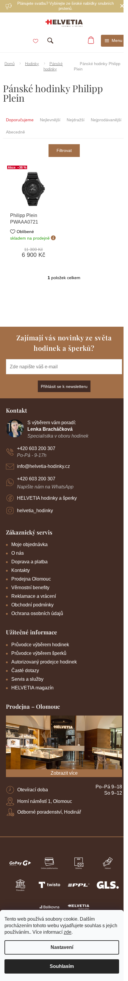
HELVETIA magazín (32, 687)
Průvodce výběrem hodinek (40, 644)
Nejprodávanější (106, 119)
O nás (17, 553)
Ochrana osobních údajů (37, 613)
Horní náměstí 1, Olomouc (44, 801)
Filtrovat (64, 150)
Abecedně (15, 132)
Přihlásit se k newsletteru (64, 386)
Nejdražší (76, 119)
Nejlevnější (50, 119)
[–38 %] (33, 189)
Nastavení (62, 947)
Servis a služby (27, 679)
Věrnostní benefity (30, 587)
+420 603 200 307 (36, 448)
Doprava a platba (29, 561)
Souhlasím (62, 966)
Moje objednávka (29, 544)
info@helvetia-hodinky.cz (43, 466)
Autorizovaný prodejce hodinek (44, 661)
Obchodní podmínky (32, 604)
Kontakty (20, 570)
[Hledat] (50, 41)
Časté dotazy (25, 670)
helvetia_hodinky (35, 510)
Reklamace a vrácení (33, 596)
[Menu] (114, 41)
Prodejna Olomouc (31, 578)
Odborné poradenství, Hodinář (49, 812)
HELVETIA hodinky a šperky (47, 498)
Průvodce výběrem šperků (38, 653)
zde (67, 932)
